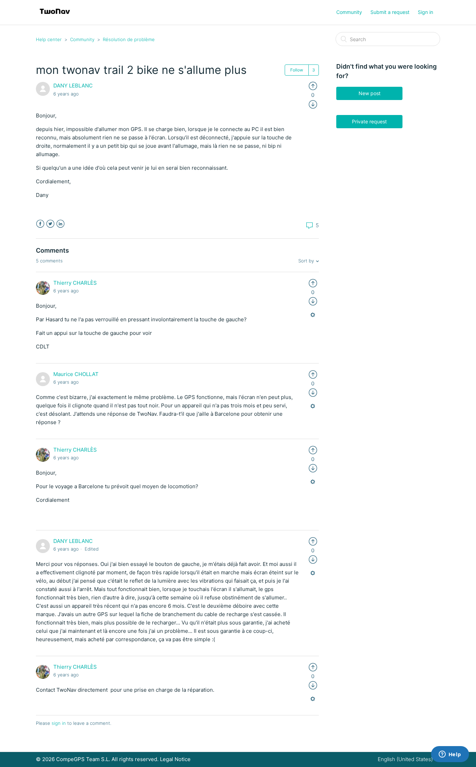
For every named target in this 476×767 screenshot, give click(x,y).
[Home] (55, 16)
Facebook (40, 224)
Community (349, 12)
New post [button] (370, 93)
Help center (49, 39)
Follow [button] (296, 69)
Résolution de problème (129, 39)
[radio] (313, 85)
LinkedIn (60, 224)
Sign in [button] (425, 12)
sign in (59, 723)
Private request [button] (369, 121)
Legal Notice (175, 759)
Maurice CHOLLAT (76, 374)
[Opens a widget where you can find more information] (450, 755)
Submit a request (389, 12)
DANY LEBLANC (73, 85)
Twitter (50, 224)
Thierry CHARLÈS (75, 282)
